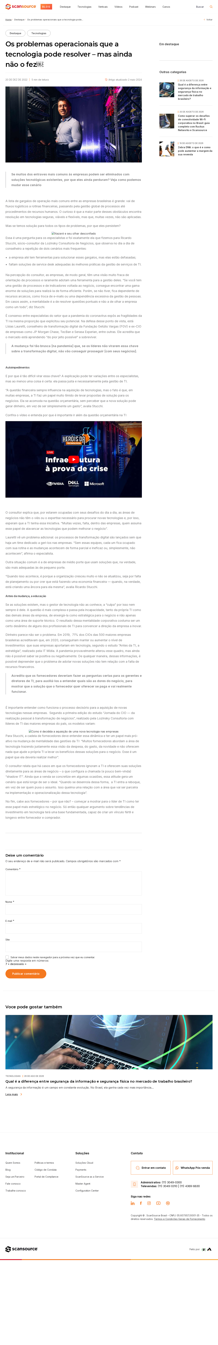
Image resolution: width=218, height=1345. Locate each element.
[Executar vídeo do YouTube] (73, 459)
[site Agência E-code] (203, 1249)
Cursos (166, 6)
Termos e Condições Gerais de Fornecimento (179, 1219)
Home (8, 19)
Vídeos (118, 6)
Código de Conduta (46, 1169)
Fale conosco (13, 1183)
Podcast (133, 6)
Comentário (13, 869)
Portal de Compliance (47, 1176)
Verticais (103, 6)
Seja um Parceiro (14, 1176)
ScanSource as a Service (89, 1176)
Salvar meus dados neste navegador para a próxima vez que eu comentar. (53, 957)
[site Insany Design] (209, 1249)
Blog (8, 1169)
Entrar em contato (154, 1167)
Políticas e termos (44, 1162)
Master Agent (82, 1183)
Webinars (150, 6)
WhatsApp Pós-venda (195, 1167)
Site (7, 939)
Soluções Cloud (84, 1162)
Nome (9, 901)
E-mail (9, 920)
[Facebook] (141, 1203)
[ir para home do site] (20, 7)
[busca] (211, 6)
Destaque (65, 6)
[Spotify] (168, 1203)
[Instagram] (149, 1203)
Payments (80, 1169)
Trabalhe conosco (15, 1190)
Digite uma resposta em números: (27, 960)
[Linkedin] (133, 1203)
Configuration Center (87, 1190)
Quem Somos (12, 1162)
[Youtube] (158, 1203)
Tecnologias (84, 6)
